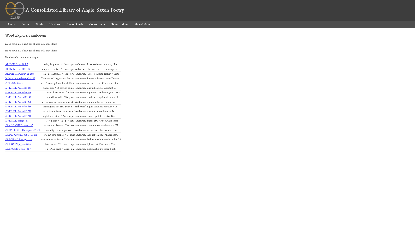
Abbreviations (142, 24)
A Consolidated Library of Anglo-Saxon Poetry (75, 10)
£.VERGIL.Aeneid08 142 (18, 97)
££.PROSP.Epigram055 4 (18, 144)
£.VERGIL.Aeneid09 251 (18, 102)
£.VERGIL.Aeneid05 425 (18, 88)
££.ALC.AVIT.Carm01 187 (19, 125)
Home (11, 24)
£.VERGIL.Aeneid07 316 (18, 92)
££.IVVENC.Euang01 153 (18, 139)
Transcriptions (120, 24)
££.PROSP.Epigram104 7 (18, 149)
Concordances (97, 24)
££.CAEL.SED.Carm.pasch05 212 (22, 130)
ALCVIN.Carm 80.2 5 (16, 64)
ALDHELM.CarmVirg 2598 (19, 74)
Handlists (54, 24)
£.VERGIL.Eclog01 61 (16, 121)
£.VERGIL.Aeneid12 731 (18, 116)
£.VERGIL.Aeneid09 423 (18, 107)
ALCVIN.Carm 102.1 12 (17, 69)
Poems (25, 24)
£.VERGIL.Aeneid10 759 (18, 111)
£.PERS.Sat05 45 (14, 83)
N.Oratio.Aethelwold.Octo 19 (20, 78)
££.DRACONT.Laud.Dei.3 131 (21, 135)
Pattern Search (75, 24)
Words (39, 24)
